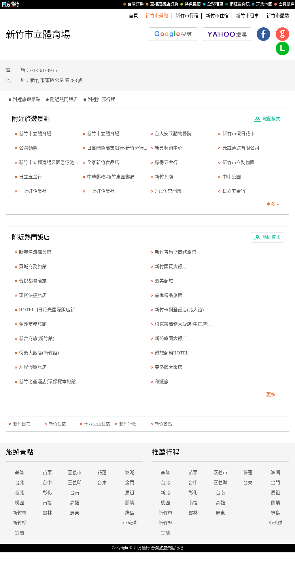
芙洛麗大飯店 (168, 367)
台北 (19, 482)
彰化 (47, 492)
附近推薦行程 (101, 99)
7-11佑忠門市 (168, 191)
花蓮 (102, 472)
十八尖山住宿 (97, 424)
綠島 (129, 512)
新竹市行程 (186, 15)
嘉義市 (75, 472)
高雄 (74, 502)
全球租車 (215, 4)
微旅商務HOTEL (172, 352)
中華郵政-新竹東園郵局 (111, 176)
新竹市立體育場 (35, 133)
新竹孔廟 (164, 176)
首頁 (133, 15)
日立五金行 (30, 176)
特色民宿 (193, 4)
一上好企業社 (33, 191)
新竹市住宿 (217, 15)
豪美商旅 (164, 280)
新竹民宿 (22, 424)
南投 (47, 502)
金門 (129, 482)
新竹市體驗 (277, 15)
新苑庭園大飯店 (171, 338)
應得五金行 (166, 162)
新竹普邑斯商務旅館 (175, 252)
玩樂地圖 (264, 4)
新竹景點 (163, 424)
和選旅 (162, 381)
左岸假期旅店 (33, 367)
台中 (47, 482)
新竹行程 (128, 424)
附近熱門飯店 (64, 99)
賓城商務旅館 (33, 266)
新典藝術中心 (168, 148)
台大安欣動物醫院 (173, 133)
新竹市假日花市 (238, 133)
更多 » (272, 204)
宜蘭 (19, 533)
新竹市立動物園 (238, 162)
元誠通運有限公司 (240, 148)
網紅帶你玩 (240, 4)
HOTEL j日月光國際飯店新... (48, 309)
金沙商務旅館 (33, 324)
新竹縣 (20, 522)
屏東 (74, 512)
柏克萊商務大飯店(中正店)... (183, 324)
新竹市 (20, 512)
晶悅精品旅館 (168, 295)
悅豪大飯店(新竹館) (39, 352)
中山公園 (231, 176)
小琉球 (130, 522)
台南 (74, 492)
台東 (102, 482)
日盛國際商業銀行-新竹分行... (117, 148)
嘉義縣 (75, 482)
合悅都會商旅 (33, 280)
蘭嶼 (129, 502)
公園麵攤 (28, 148)
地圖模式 (271, 119)
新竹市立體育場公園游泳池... (48, 162)
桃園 (19, 502)
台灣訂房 (136, 4)
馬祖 (129, 492)
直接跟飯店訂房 (164, 4)
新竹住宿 (57, 424)
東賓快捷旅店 (33, 295)
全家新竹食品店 (103, 162)
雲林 (47, 512)
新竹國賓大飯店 (171, 266)
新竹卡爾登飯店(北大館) (179, 309)
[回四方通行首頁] (11, 4)
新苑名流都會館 (35, 252)
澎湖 (129, 472)
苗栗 (47, 472)
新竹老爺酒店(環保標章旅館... (49, 381)
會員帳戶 (287, 4)
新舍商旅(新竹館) (36, 338)
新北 (19, 492)
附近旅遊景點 (26, 99)
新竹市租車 (247, 15)
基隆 (19, 472)
